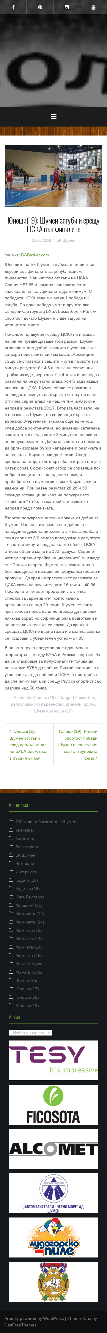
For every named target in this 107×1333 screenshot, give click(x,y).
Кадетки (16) (27, 888)
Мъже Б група (29, 972)
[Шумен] (53, 41)
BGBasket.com (35, 255)
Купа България (30, 897)
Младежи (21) (29, 905)
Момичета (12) (29, 913)
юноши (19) (61, 711)
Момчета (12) (28, 930)
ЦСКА (89, 704)
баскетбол (85, 697)
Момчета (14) (28, 947)
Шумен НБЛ (27, 980)
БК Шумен (65, 240)
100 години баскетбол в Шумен (45, 821)
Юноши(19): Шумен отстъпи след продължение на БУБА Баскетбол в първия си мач (29, 745)
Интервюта (26, 871)
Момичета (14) (29, 922)
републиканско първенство (37, 704)
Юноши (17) (27, 988)
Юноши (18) (27, 997)
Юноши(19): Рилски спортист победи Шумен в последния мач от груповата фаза (77, 745)
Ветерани (24, 863)
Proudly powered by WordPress (34, 1318)
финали (73, 704)
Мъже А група (29, 963)
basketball (24, 830)
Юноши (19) (44, 697)
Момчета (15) (28, 955)
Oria (87, 1318)
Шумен (53, 56)
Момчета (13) (28, 938)
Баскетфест (26, 846)
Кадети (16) (26, 880)
